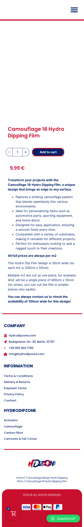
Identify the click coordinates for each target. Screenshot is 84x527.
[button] (74, 10)
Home (19, 477)
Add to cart (48, 152)
